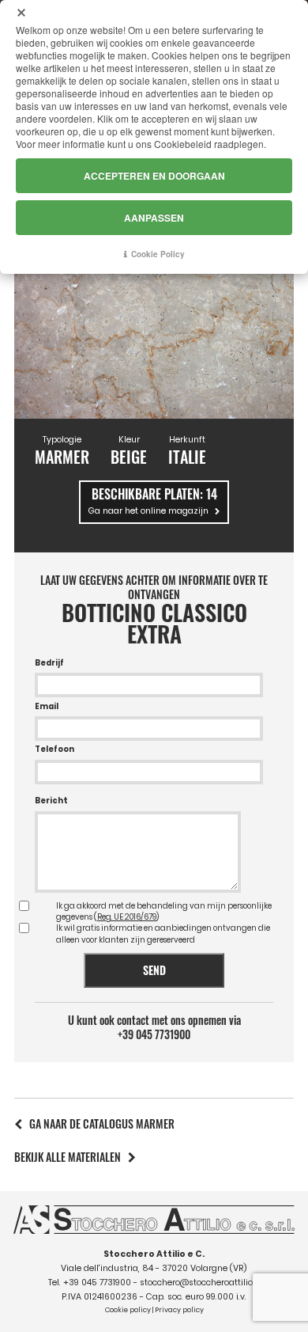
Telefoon (54, 749)
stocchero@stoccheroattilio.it (200, 1282)
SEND (154, 970)
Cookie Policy (158, 254)
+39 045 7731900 (154, 1034)
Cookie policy (128, 1310)
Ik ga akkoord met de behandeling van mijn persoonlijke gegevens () (164, 911)
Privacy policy (179, 1310)
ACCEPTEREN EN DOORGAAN (154, 176)
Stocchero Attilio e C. (154, 1254)
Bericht (51, 800)
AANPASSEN (154, 218)
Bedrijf (49, 663)
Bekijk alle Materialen (67, 1156)
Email (46, 706)
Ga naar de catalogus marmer (102, 1123)
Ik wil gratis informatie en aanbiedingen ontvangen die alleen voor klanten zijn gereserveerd (163, 933)
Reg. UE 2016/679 (126, 917)
